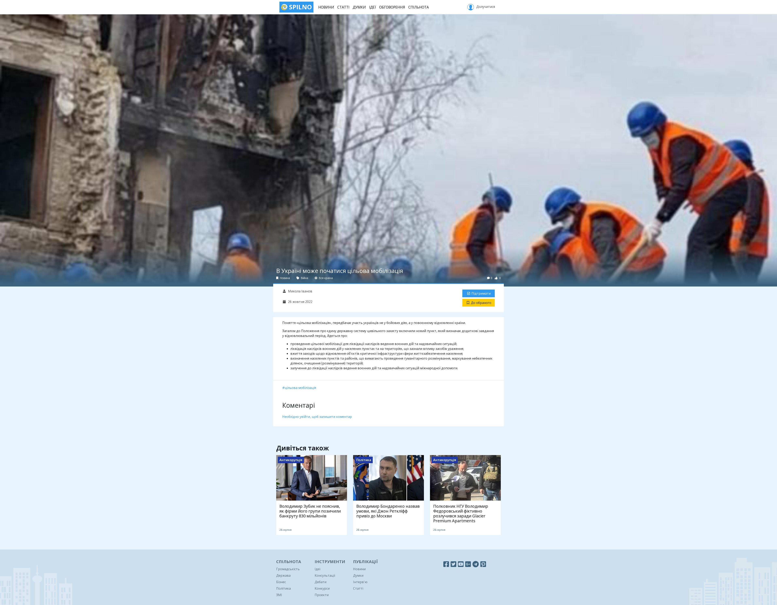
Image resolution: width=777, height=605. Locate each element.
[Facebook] (446, 564)
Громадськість (288, 569)
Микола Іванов (299, 291)
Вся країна (325, 278)
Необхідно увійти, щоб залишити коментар (317, 416)
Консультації (325, 575)
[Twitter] (453, 564)
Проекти (322, 595)
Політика (283, 588)
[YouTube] (461, 564)
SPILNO (300, 7)
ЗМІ (279, 595)
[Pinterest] (483, 564)
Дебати (320, 582)
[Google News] (468, 564)
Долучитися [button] (485, 6)
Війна (304, 278)
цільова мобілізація (300, 387)
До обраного (481, 302)
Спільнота (418, 7)
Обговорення (392, 7)
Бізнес (281, 582)
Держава (283, 575)
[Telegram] (475, 564)
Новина (284, 278)
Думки (359, 7)
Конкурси (322, 588)
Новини (326, 7)
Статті (343, 7)
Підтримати (481, 293)
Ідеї (372, 7)
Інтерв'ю (360, 582)
